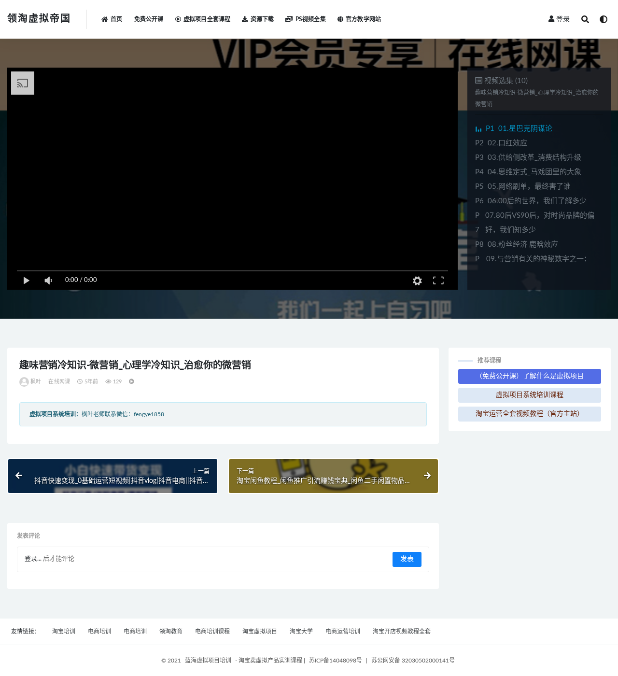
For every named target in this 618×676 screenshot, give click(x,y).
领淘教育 (171, 631)
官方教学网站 (363, 19)
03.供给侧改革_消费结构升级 (528, 157)
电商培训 (99, 631)
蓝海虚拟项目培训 (208, 660)
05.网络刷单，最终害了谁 (523, 186)
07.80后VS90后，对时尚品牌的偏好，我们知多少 (534, 223)
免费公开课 (149, 19)
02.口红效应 (501, 143)
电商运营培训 (342, 631)
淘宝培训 (63, 631)
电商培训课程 (212, 631)
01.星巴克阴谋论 (519, 128)
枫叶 (35, 381)
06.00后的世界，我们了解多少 (531, 201)
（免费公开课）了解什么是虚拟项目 (530, 376)
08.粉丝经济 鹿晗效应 (516, 244)
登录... (33, 559)
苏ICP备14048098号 (335, 660)
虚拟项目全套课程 (207, 19)
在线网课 (59, 381)
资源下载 (262, 19)
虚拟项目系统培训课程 (529, 395)
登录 (563, 19)
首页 (116, 19)
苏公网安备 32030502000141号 (413, 660)
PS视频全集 (310, 19)
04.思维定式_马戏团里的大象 (528, 172)
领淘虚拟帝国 (39, 19)
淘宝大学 (301, 631)
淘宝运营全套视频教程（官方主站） (530, 413)
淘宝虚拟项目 (259, 631)
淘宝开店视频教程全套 (402, 631)
